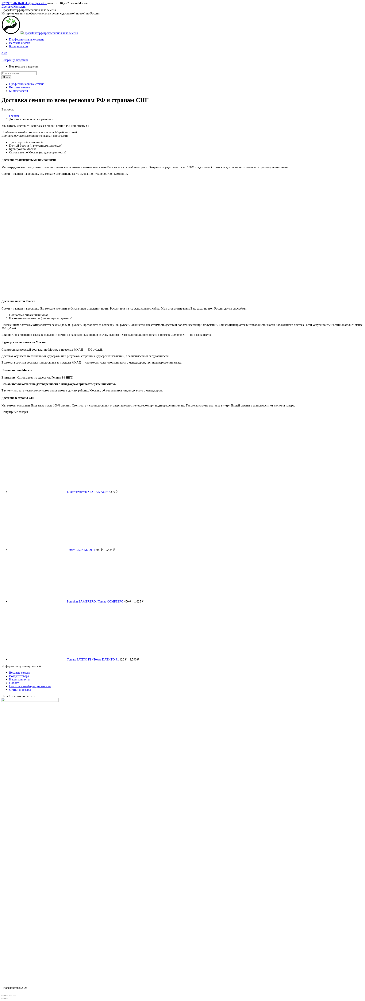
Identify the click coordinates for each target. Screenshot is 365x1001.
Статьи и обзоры (20, 689)
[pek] (10, 225)
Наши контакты (19, 679)
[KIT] (11, 242)
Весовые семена (19, 672)
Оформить (21, 60)
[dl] (15, 276)
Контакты (19, 6)
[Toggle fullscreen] (10, 995)
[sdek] (14, 208)
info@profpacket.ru (35, 3)
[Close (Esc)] (3, 995)
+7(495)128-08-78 (13, 3)
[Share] (6, 995)
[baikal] (13, 293)
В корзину (8, 60)
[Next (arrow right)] (6, 998)
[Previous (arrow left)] (3, 998)
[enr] (21, 259)
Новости (14, 682)
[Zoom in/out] (14, 995)
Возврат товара (19, 676)
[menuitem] (26, 39)
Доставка (7, 6)
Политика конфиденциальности (30, 686)
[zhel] (11, 190)
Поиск (6, 77)
